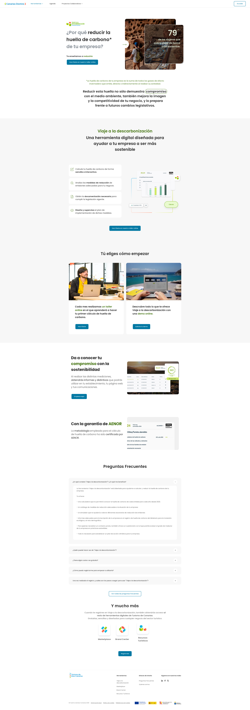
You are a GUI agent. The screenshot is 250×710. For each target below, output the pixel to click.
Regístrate (125, 654)
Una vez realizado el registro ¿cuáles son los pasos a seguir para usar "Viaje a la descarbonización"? (110, 580)
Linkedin (163, 680)
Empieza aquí (79, 396)
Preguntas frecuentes (146, 681)
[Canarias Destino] (14, 4)
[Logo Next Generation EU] (140, 703)
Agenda (52, 4)
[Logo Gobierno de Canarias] (177, 703)
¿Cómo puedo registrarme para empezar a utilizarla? (93, 570)
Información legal (96, 703)
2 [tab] (165, 65)
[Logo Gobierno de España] (152, 703)
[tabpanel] (154, 44)
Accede (240, 4)
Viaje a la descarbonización (123, 682)
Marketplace (121, 686)
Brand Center (121, 690)
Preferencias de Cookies (123, 703)
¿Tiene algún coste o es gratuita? (85, 560)
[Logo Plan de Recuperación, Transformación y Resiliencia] (165, 703)
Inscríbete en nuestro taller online (82, 62)
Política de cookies (108, 703)
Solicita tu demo (141, 326)
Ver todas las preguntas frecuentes (125, 594)
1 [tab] (163, 65)
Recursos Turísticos (123, 694)
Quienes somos (144, 684)
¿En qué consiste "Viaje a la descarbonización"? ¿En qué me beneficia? (99, 482)
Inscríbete (82, 326)
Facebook (166, 680)
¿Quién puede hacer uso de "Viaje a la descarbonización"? (95, 550)
